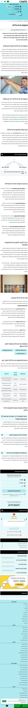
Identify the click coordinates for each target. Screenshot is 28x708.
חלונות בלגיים (25, 631)
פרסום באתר (25, 614)
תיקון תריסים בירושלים (23, 665)
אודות (26, 610)
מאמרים (25, 608)
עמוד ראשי (25, 604)
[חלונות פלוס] (23, 1)
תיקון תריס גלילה (24, 648)
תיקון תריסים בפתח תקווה (22, 674)
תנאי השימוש (13, 14)
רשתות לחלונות (24, 688)
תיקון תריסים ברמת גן (23, 678)
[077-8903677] (8, 1)
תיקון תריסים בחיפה (24, 667)
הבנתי (4, 701)
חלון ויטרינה (25, 636)
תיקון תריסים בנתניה (23, 676)
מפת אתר (25, 623)
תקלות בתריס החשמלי (18, 117)
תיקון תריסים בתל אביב (23, 682)
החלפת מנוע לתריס (24, 650)
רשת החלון (16, 235)
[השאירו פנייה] (5, 1)
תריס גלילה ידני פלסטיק (21, 350)
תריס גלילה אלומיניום (7, 350)
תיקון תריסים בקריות (23, 669)
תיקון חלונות (25, 629)
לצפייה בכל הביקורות (14, 528)
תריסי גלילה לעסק (20, 353)
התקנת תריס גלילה (24, 655)
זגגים (26, 606)
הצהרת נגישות (24, 621)
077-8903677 (15, 505)
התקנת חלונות (24, 627)
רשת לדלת (25, 691)
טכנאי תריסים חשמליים (14, 222)
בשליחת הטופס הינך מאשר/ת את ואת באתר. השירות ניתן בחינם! (13, 495)
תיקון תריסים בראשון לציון (23, 672)
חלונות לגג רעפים (24, 633)
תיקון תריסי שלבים (24, 657)
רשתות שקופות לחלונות (23, 693)
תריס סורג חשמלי (20, 444)
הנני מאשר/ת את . (15, 15)
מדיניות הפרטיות (5, 494)
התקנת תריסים (24, 644)
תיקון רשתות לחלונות (23, 695)
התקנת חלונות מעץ (24, 640)
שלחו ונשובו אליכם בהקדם (14, 491)
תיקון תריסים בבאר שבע (23, 684)
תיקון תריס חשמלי (24, 646)
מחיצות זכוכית (24, 638)
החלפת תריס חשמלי (23, 661)
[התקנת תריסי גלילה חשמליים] (14, 284)
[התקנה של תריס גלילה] (14, 85)
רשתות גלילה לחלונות (23, 697)
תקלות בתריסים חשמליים (23, 652)
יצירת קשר (25, 612)
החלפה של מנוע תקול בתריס (17, 119)
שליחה (9, 7)
